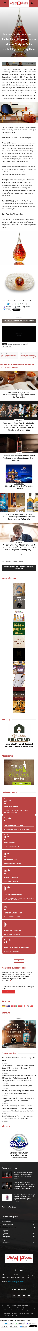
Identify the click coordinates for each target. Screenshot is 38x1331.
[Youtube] (29, 1296)
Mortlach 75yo (7, 346)
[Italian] (17, 1006)
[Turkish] (31, 1006)
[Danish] (14, 1006)
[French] (10, 1006)
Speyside (17, 34)
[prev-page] (16, 555)
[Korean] (28, 1006)
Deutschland (19, 420)
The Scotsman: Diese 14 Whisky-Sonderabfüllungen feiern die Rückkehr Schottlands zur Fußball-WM (19, 516)
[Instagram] (14, 1296)
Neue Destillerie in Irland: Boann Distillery (8, 356)
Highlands (19, 511)
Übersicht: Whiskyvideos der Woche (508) (17, 1086)
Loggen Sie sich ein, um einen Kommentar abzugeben (19, 568)
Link (3, 989)
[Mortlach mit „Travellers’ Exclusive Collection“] (19, 474)
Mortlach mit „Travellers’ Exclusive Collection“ (19, 487)
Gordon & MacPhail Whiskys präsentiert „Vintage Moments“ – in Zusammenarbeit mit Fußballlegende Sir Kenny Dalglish (19, 547)
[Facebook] (9, 1296)
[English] (7, 1006)
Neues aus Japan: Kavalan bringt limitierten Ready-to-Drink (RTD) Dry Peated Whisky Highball (24, 1197)
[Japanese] (24, 1006)
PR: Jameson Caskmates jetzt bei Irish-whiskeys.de (28, 356)
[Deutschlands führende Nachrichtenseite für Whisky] (19, 3)
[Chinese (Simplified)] (21, 1006)
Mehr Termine (19, 961)
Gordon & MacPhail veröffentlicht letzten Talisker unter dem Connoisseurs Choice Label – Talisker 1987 (19, 458)
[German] (3, 1006)
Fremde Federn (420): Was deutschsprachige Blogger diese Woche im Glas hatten (19, 394)
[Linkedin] (19, 1296)
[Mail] (24, 1296)
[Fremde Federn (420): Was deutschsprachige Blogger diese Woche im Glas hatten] (19, 380)
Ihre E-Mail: (6, 981)
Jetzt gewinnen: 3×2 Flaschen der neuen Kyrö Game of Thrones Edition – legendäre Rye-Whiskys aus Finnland (18, 1067)
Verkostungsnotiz (27, 34)
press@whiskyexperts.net (16, 1282)
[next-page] (21, 555)
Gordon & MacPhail (14, 344)
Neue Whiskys (8, 34)
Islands (19, 390)
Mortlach (24, 344)
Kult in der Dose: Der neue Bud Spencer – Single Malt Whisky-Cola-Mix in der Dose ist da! (23, 1174)
